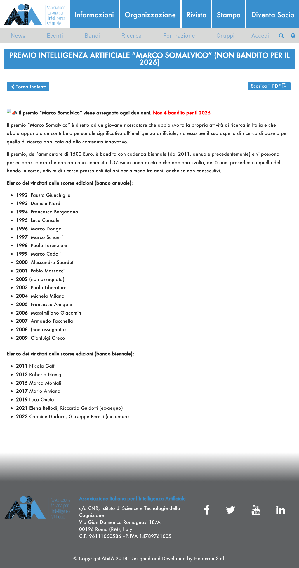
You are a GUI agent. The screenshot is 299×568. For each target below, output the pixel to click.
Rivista (196, 14)
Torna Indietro (31, 87)
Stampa (229, 14)
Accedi (260, 35)
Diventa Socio (272, 14)
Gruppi (225, 35)
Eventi (55, 35)
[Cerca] (281, 35)
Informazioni (94, 14)
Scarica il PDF (266, 86)
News (18, 35)
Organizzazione (150, 14)
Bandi (92, 35)
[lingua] (293, 35)
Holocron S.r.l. (210, 558)
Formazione (179, 35)
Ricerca (131, 35)
